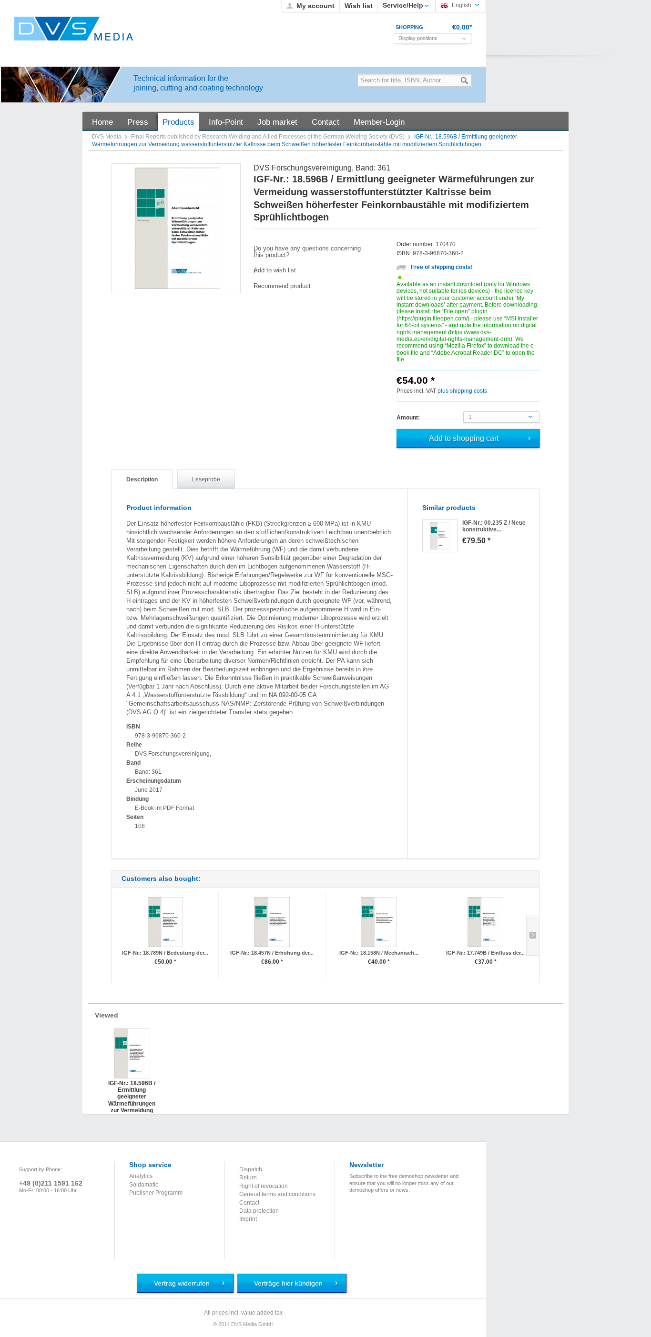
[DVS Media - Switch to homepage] (74, 28)
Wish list (359, 6)
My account (315, 6)
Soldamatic (143, 1184)
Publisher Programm (156, 1192)
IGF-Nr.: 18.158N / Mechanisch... (378, 953)
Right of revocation (263, 1186)
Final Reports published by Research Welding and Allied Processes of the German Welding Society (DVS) (268, 136)
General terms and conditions (277, 1194)
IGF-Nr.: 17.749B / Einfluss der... (485, 953)
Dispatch (250, 1169)
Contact (249, 1202)
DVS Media (107, 136)
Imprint (248, 1219)
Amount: (408, 417)
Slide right (532, 936)
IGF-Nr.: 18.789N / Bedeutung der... (165, 953)
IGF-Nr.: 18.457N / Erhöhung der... (272, 953)
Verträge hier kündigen (288, 1283)
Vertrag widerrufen (182, 1283)
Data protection (259, 1210)
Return (248, 1177)
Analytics (141, 1176)
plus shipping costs (462, 391)
